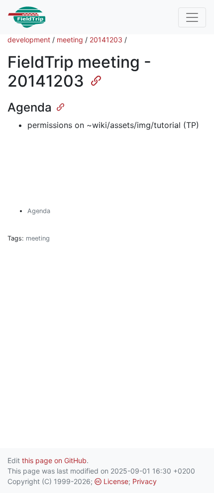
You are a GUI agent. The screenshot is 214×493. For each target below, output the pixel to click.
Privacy (144, 481)
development (28, 39)
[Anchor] (92, 80)
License (115, 481)
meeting (70, 39)
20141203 (106, 39)
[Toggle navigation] (192, 17)
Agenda (38, 211)
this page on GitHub (54, 460)
